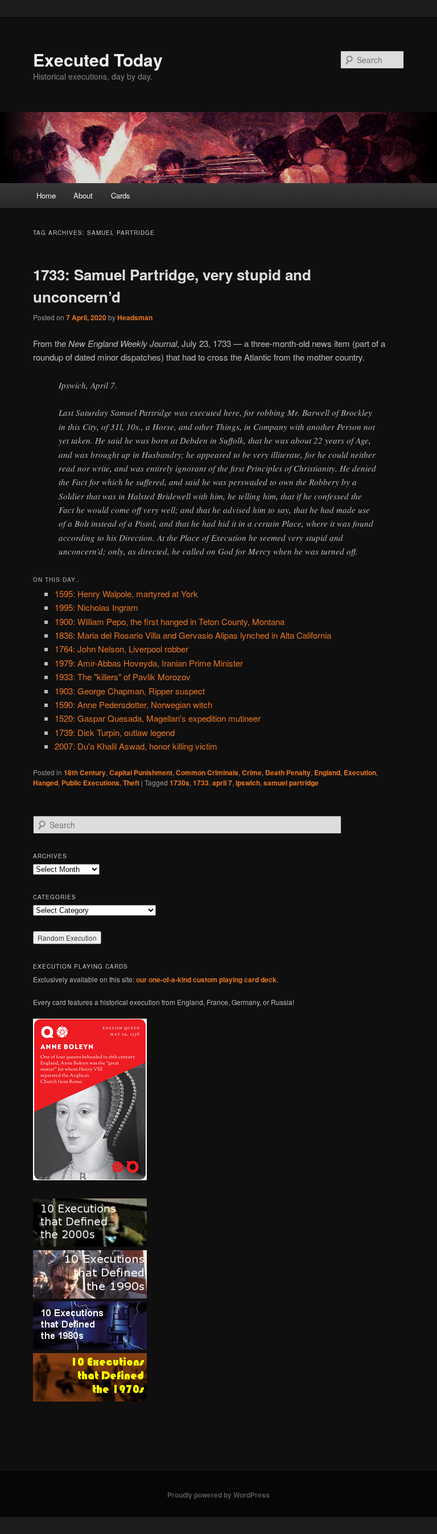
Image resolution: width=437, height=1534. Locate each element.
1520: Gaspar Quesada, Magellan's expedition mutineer (158, 718)
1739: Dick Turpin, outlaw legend (115, 732)
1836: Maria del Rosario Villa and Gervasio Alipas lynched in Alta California (193, 635)
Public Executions (90, 783)
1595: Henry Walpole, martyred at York (126, 593)
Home (46, 195)
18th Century (85, 772)
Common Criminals (207, 772)
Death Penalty (288, 772)
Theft (131, 783)
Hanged (45, 783)
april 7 (222, 783)
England (327, 772)
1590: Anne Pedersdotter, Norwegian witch (133, 704)
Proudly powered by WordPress (218, 1495)
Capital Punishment (140, 772)
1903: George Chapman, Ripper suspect (130, 691)
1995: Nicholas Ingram (96, 607)
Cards (120, 195)
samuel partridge (291, 783)
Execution (360, 772)
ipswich (248, 783)
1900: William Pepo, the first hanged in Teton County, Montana (170, 621)
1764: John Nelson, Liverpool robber (121, 649)
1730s (179, 783)
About (83, 195)
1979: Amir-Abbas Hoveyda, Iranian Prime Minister (149, 663)
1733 (201, 783)
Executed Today (98, 59)
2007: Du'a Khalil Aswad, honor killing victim (136, 746)
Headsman (134, 317)
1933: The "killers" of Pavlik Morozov (123, 677)
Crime (252, 772)
